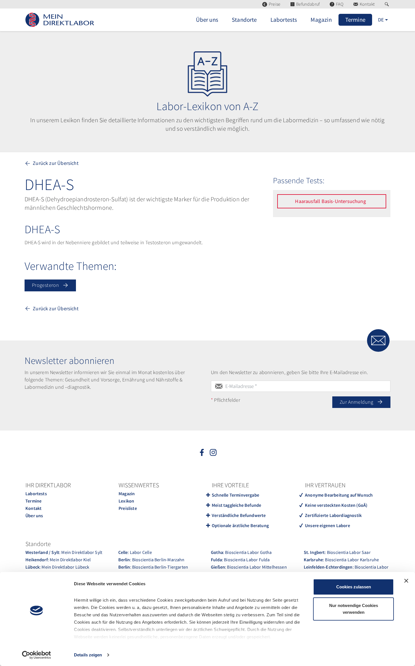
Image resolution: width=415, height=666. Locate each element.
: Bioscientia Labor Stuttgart (346, 570)
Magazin (127, 493)
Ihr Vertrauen (325, 485)
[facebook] (201, 452)
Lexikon (126, 501)
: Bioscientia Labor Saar (337, 552)
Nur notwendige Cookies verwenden (353, 609)
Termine (33, 501)
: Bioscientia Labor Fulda (240, 559)
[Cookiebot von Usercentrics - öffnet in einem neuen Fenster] (36, 655)
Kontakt (367, 4)
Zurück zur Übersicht (55, 163)
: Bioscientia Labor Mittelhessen (249, 567)
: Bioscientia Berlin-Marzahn (151, 559)
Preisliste (128, 508)
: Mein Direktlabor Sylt (63, 552)
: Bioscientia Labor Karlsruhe (341, 559)
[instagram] (213, 452)
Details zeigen (88, 654)
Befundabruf (308, 4)
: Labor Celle (135, 552)
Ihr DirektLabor (48, 485)
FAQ (339, 4)
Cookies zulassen (353, 586)
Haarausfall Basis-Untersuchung (331, 201)
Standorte (38, 544)
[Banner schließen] (406, 581)
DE (381, 19)
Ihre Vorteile (230, 485)
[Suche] (387, 4)
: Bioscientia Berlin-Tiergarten (153, 567)
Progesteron (46, 285)
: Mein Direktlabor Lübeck (57, 567)
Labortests (36, 493)
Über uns (34, 515)
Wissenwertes (139, 485)
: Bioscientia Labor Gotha (241, 552)
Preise (274, 4)
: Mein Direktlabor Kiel (58, 559)
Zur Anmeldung (357, 402)
